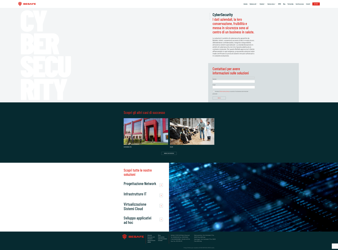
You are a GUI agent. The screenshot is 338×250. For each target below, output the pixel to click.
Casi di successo (300, 4)
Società (214, 79)
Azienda (245, 4)
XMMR (279, 4)
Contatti (308, 4)
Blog (284, 4)
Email (214, 85)
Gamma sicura (271, 4)
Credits (212, 247)
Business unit (253, 4)
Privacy (185, 247)
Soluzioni (262, 4)
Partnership (290, 4)
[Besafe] (27, 4)
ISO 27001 (207, 247)
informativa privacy (224, 91)
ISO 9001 (203, 247)
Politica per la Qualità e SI (194, 247)
